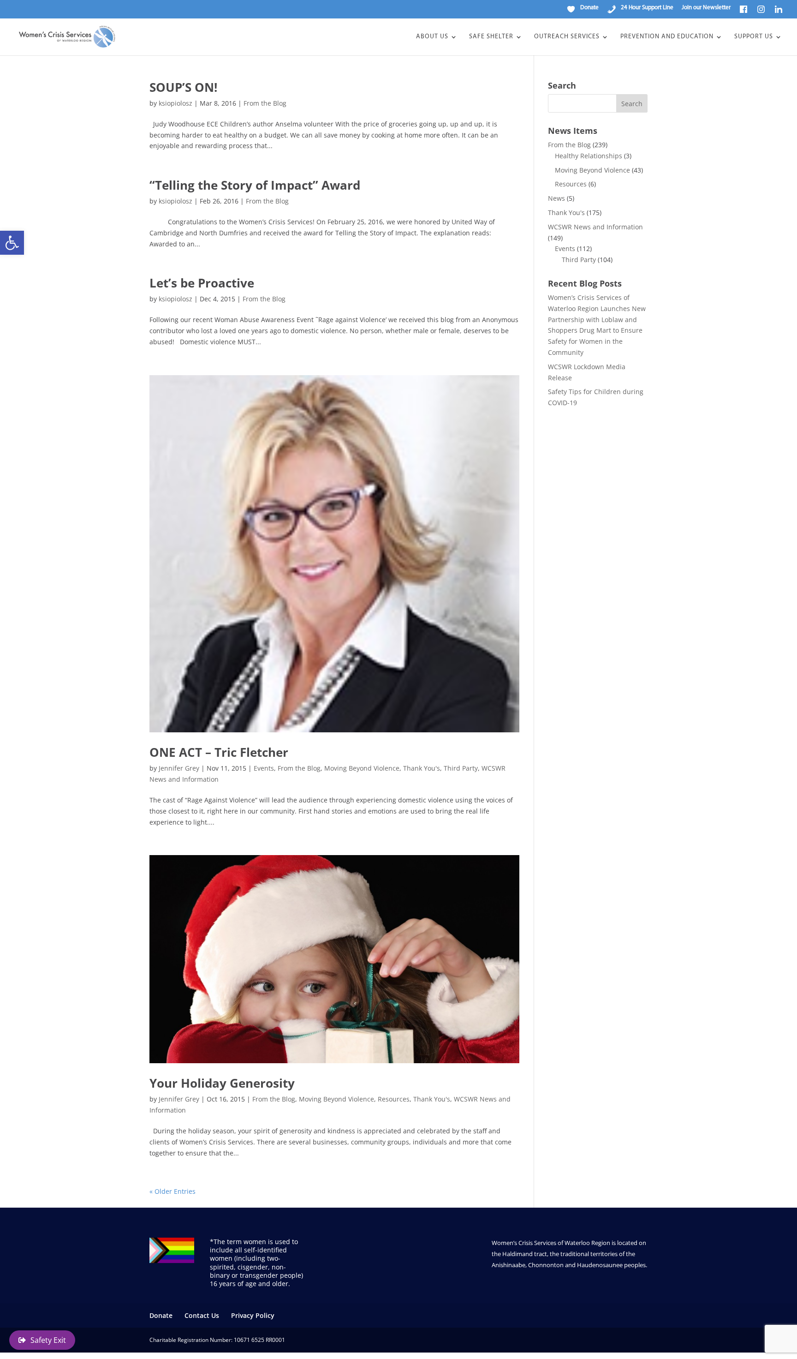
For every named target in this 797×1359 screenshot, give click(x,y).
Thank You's (421, 768)
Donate (160, 1315)
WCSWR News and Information (595, 226)
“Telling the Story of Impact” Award (254, 185)
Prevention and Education (667, 37)
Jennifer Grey (179, 768)
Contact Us (201, 1315)
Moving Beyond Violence (361, 768)
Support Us (753, 37)
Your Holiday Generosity (222, 1083)
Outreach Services (567, 37)
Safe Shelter (491, 37)
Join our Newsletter (706, 8)
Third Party (461, 768)
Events (264, 768)
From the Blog (265, 103)
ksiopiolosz (175, 103)
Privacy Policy (252, 1315)
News (556, 198)
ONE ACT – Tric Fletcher (218, 752)
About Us (432, 37)
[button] (12, 243)
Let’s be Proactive (201, 283)
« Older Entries (172, 1191)
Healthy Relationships (588, 155)
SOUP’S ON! (183, 87)
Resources (394, 1099)
